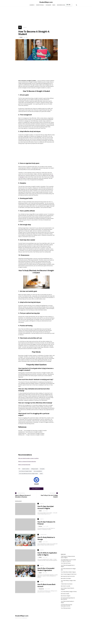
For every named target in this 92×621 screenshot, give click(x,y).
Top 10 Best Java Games (66, 608)
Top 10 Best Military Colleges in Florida (69, 591)
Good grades (42, 468)
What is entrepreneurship (24, 464)
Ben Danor (40, 526)
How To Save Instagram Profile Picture (68, 574)
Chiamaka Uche (41, 588)
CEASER (21, 37)
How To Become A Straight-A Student (25, 471)
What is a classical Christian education (27, 461)
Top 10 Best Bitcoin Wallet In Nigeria (68, 572)
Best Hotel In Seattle (65, 593)
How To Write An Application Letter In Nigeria (47, 554)
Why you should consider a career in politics (28, 458)
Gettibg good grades (34, 468)
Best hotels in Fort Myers (66, 578)
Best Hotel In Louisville (65, 586)
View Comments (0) (36, 488)
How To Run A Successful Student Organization (45, 569)
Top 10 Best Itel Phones (65, 563)
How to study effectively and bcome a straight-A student (28, 473)
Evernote (22, 177)
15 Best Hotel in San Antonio (66, 584)
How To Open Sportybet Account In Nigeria (45, 507)
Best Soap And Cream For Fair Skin (68, 576)
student (41, 473)
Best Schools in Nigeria (65, 595)
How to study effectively (38, 471)
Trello (52, 175)
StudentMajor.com (46, 2)
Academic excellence (25, 468)
